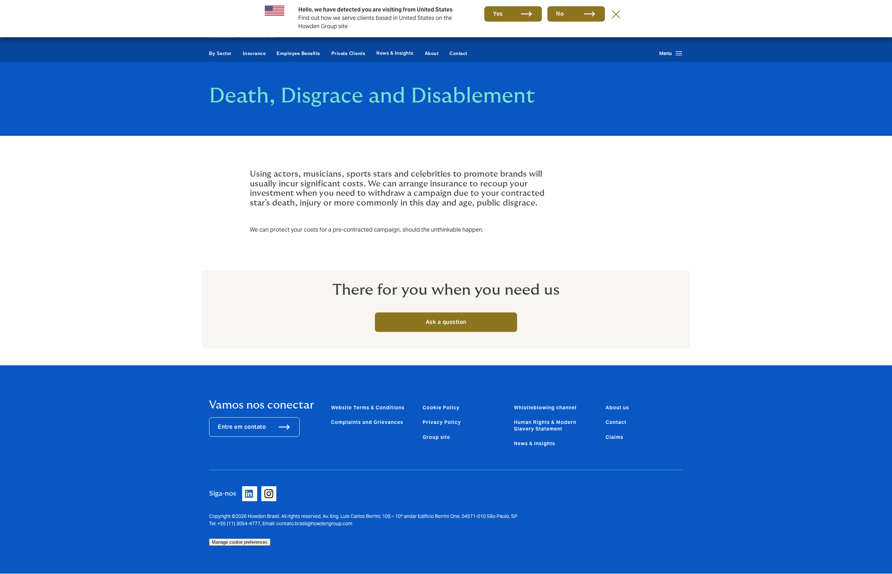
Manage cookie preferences (240, 542)
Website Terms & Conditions (368, 407)
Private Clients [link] (348, 53)
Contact (616, 422)
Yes (498, 13)
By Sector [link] (220, 53)
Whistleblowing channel (545, 407)
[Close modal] (616, 14)
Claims (614, 437)
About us (617, 407)
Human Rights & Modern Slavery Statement (545, 425)
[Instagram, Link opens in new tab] (269, 494)
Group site (436, 437)
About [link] (432, 53)
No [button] (560, 13)
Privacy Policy (442, 422)
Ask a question (446, 322)
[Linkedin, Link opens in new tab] (249, 494)
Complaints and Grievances (367, 422)
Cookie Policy (441, 407)
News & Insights (395, 53)
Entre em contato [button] (242, 426)
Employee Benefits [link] (298, 53)
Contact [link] (458, 53)
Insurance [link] (254, 53)
